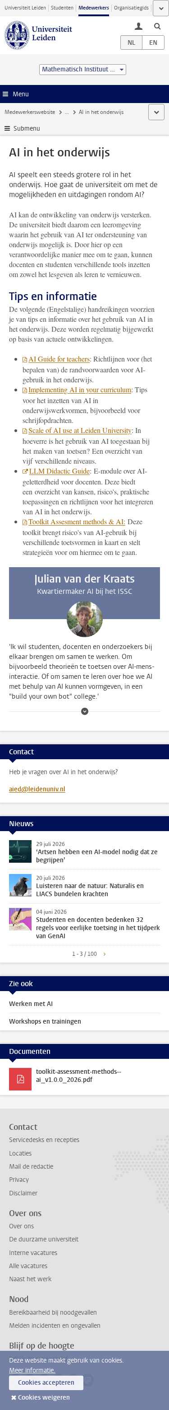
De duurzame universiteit (43, 1239)
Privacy (19, 1179)
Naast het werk (30, 1279)
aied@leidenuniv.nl (37, 789)
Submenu (27, 128)
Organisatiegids (131, 8)
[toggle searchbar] (157, 26)
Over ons (21, 1226)
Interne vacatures (33, 1253)
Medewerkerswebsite (30, 112)
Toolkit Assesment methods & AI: (76, 521)
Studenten (62, 8)
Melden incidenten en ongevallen (54, 1325)
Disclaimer (23, 1193)
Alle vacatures (28, 1266)
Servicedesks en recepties (44, 1140)
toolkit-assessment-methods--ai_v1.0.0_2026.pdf (78, 1075)
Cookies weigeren (44, 1397)
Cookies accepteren (46, 1382)
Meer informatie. (32, 1370)
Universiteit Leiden (25, 8)
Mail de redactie (31, 1166)
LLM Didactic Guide (59, 470)
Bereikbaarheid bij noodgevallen (53, 1312)
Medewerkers (93, 8)
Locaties (20, 1153)
